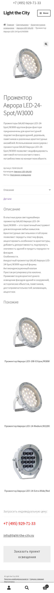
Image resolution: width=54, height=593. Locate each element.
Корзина (41, 585)
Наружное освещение (20, 174)
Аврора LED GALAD (24, 28)
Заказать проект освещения (27, 554)
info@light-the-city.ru (18, 535)
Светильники (22, 24)
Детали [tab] (7, 198)
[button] (46, 44)
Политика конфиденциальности (16, 579)
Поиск (27, 588)
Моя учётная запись (9, 588)
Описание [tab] (8, 189)
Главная (10, 24)
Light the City (16, 13)
